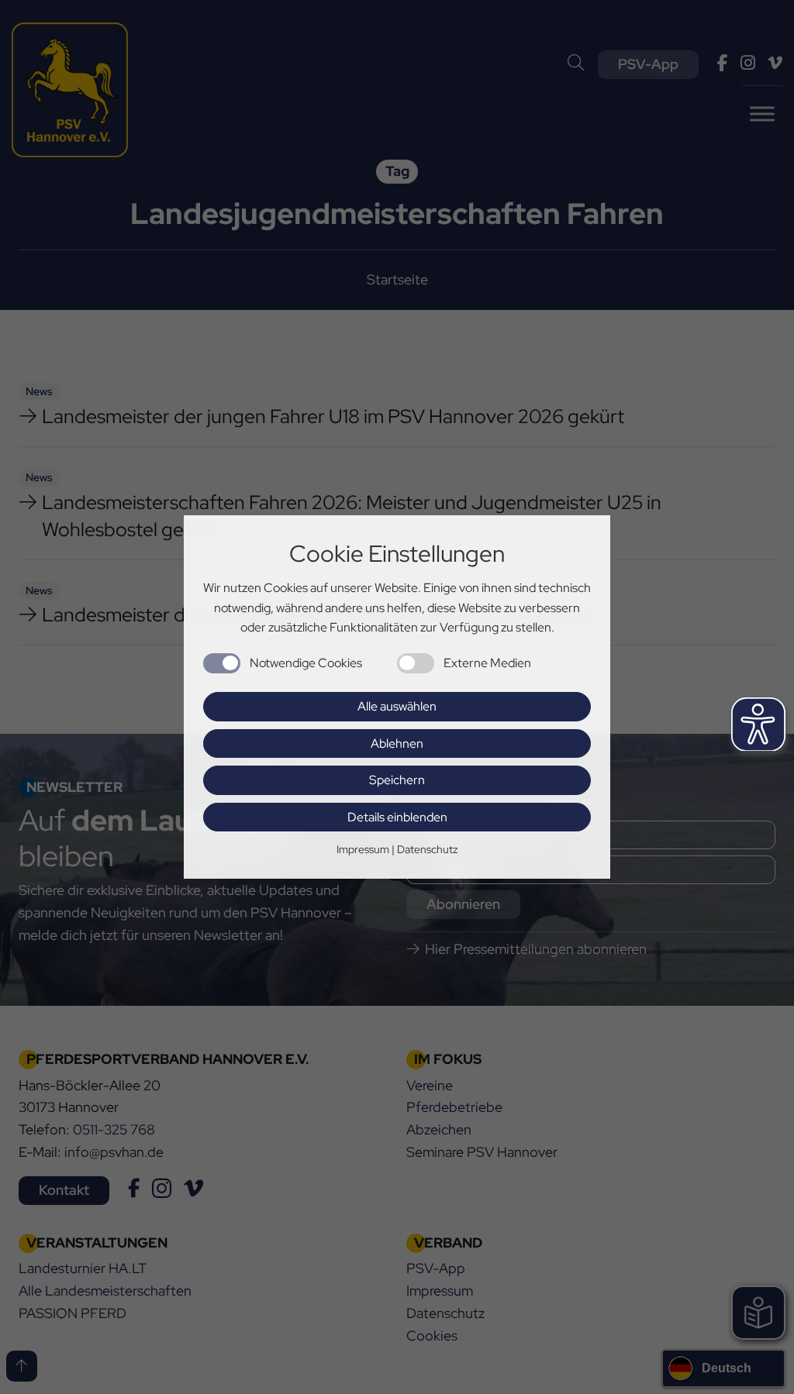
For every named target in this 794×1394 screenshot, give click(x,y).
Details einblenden (397, 817)
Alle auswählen (397, 706)
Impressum (363, 849)
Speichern (397, 780)
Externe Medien (487, 663)
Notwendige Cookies (306, 663)
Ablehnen (397, 743)
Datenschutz (427, 849)
